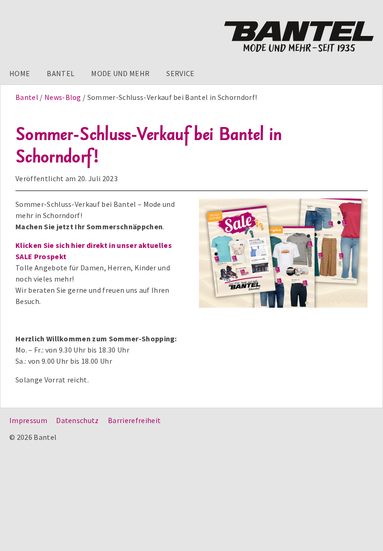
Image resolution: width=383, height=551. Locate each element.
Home (19, 73)
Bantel (60, 73)
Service (180, 73)
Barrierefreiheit (134, 420)
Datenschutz (77, 420)
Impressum (28, 420)
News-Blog (62, 97)
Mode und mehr (120, 73)
